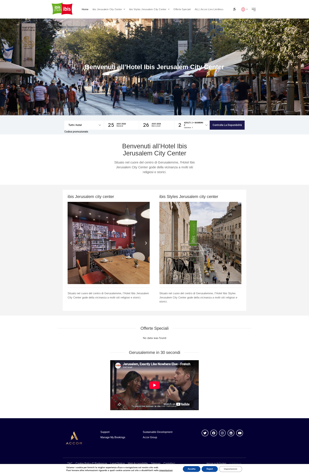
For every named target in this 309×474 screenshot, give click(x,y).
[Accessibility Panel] (234, 9)
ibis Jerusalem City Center (107, 9)
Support (104, 432)
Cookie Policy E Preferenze (91, 463)
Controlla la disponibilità (227, 125)
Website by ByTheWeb (216, 463)
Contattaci (169, 463)
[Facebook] (213, 433)
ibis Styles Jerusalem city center (188, 196)
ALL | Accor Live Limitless (209, 9)
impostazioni (166, 470)
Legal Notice (117, 463)
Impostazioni (230, 468)
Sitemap (155, 463)
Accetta (192, 468)
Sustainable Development (157, 432)
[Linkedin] (231, 433)
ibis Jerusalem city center (91, 196)
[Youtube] (239, 433)
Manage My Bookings (112, 437)
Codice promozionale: (76, 132)
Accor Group (150, 437)
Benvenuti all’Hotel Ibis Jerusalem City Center (154, 150)
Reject (209, 468)
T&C (70, 463)
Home (85, 9)
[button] (84, 125)
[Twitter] (205, 433)
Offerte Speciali (182, 9)
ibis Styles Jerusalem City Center (147, 9)
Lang (243, 9)
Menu (255, 9)
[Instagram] (222, 433)
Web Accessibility (138, 463)
